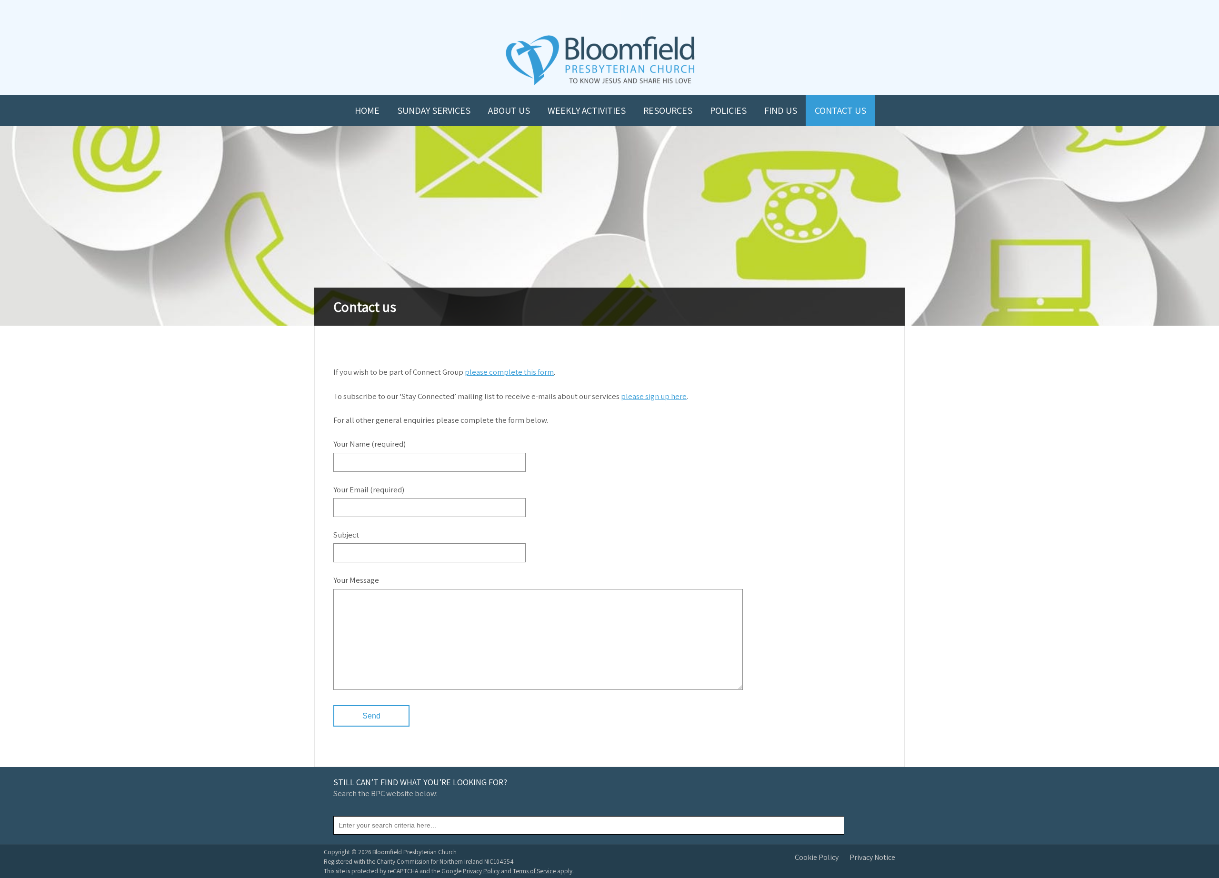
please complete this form (509, 372)
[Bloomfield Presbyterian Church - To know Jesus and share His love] (600, 84)
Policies (728, 110)
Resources (667, 110)
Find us (780, 110)
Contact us (840, 110)
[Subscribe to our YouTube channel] (567, 15)
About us (509, 110)
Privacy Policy (481, 871)
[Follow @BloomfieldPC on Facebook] (588, 15)
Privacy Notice (872, 857)
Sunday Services (433, 110)
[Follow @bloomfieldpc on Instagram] (609, 15)
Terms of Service (534, 871)
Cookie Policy (817, 857)
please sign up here (654, 396)
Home (367, 110)
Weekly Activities (587, 110)
